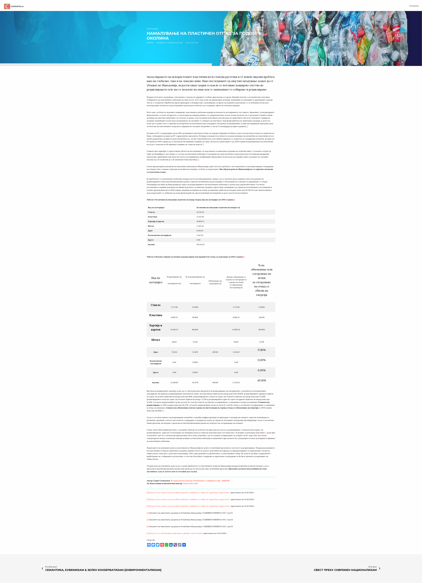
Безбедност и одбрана (166, 42)
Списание (414, 6)
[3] (198, 159)
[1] (246, 126)
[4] (234, 200)
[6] (162, 411)
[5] (243, 257)
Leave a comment (191, 42)
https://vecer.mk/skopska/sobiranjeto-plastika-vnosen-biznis (175, 533)
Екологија (179, 42)
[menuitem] (413, 6)
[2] (202, 144)
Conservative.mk (190, 483)
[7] (265, 433)
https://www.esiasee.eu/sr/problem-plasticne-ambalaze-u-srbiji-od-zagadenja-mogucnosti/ (189, 492)
